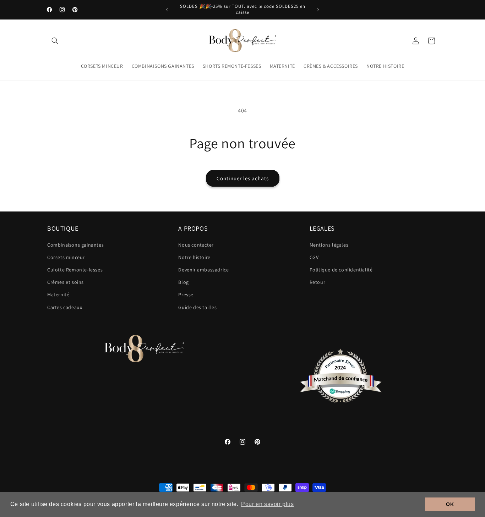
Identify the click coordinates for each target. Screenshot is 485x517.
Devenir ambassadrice (203, 269)
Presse (186, 294)
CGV (314, 257)
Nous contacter (195, 245)
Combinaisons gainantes (75, 245)
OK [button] (450, 504)
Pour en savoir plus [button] (267, 504)
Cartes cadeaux (64, 307)
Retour (318, 282)
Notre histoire (194, 257)
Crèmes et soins (65, 282)
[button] (55, 41)
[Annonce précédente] (167, 9)
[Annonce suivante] (318, 9)
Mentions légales (329, 245)
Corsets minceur (66, 257)
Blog (183, 282)
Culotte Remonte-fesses (75, 269)
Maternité (58, 294)
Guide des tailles (197, 307)
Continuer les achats (243, 178)
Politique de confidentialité (341, 269)
